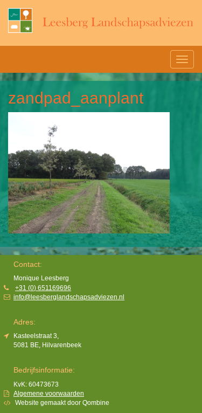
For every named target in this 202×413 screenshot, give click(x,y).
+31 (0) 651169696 (43, 288)
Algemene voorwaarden (48, 393)
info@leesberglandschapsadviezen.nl (68, 297)
